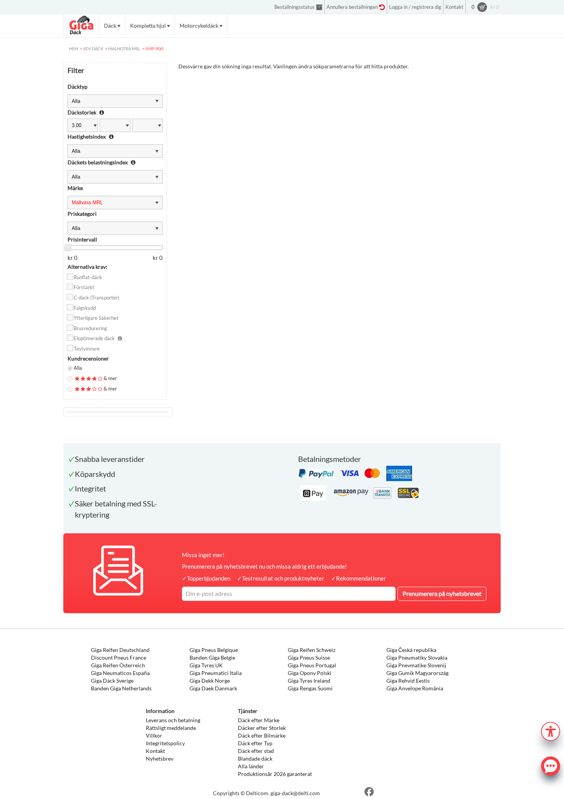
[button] (550, 730)
